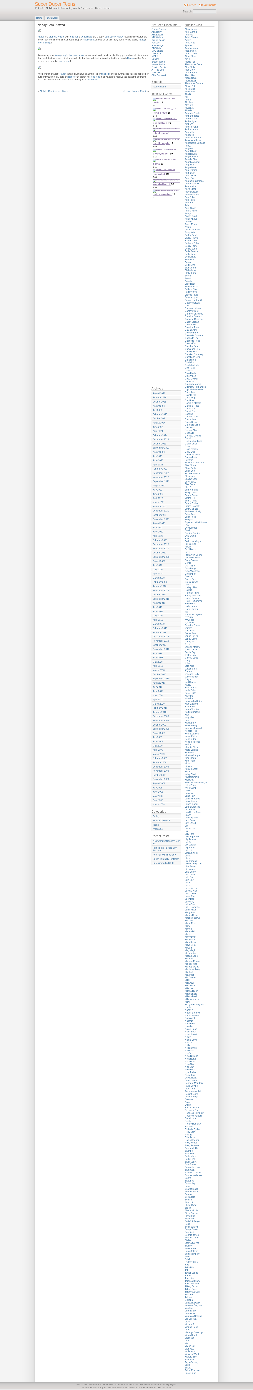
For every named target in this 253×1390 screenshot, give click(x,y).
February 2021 (160, 540)
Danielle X (190, 408)
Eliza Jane (190, 476)
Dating (156, 816)
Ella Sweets (191, 479)
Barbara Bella (192, 243)
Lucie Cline (190, 896)
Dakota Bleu (191, 395)
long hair (74, 36)
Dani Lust (189, 400)
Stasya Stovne (192, 1243)
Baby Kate (190, 232)
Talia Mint (189, 1267)
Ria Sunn (189, 1126)
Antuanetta (190, 186)
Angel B (189, 148)
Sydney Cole (191, 1262)
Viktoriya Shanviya (194, 1332)
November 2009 (161, 720)
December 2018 (161, 636)
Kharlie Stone (192, 747)
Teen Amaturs (159, 86)
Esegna (189, 519)
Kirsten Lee (190, 766)
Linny (187, 858)
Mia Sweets (191, 977)
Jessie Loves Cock (135, 91)
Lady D (188, 790)
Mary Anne (190, 939)
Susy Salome (191, 1251)
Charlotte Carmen (194, 335)
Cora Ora (189, 381)
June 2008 (158, 792)
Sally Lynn (190, 1159)
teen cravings (44, 42)
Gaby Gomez (191, 560)
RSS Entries (148, 1387)
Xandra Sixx (191, 1356)
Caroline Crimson (194, 319)
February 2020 (160, 582)
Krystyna (189, 779)
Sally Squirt (190, 1162)
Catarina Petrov (193, 327)
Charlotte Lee (192, 338)
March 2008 (159, 804)
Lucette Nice (191, 890)
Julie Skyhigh (191, 676)
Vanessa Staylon (193, 1305)
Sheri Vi (189, 1202)
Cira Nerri (190, 368)
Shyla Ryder (191, 1205)
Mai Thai (189, 920)
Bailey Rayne (191, 238)
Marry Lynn (190, 937)
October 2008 (159, 775)
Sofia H (188, 1224)
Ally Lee (189, 102)
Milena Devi (191, 996)
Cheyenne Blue (193, 349)
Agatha (188, 45)
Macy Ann (190, 912)
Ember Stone (191, 489)
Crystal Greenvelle (194, 389)
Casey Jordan (192, 322)
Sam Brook (190, 1164)
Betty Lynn (190, 265)
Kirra (187, 763)
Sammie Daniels (193, 1172)
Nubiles (155, 59)
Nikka (188, 1045)
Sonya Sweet (191, 1229)
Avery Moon (191, 224)
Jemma (188, 628)
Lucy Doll (189, 899)
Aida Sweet (190, 51)
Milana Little (191, 994)
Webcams (158, 829)
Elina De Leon (192, 468)
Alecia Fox (190, 62)
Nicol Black (190, 1031)
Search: (187, 11)
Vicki (187, 1321)
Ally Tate (189, 105)
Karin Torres (191, 687)
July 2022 (157, 489)
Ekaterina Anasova (194, 462)
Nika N (188, 1042)
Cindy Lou (190, 362)
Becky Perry (191, 246)
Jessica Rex (191, 649)
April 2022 (158, 498)
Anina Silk (190, 173)
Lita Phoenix (191, 861)
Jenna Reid (191, 633)
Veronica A (190, 1313)
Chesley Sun (191, 346)
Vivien (188, 1343)
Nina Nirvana (191, 1056)
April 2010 (158, 699)
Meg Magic (190, 950)
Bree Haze (190, 284)
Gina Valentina (192, 571)
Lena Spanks (191, 817)
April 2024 (158, 431)
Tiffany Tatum (191, 1286)
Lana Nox (190, 793)
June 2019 (158, 611)
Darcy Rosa (191, 422)
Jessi (187, 644)
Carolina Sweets (193, 316)
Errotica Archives (160, 67)
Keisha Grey (191, 725)
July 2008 (157, 787)
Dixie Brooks (191, 449)
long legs (95, 77)
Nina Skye (190, 1064)
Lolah (188, 882)
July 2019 (157, 607)
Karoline (189, 698)
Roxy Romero (192, 1145)
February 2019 (160, 628)
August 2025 (159, 406)
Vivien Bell (190, 1346)
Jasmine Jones (192, 625)
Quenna (189, 1099)
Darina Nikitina (192, 424)
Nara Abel (190, 1018)
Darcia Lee (190, 419)
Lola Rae (189, 877)
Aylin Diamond (192, 229)
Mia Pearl (189, 975)
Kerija (188, 744)
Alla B (188, 94)
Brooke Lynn (191, 297)
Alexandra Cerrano (194, 83)
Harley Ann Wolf (193, 595)
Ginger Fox (190, 574)
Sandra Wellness (193, 1175)
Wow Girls (157, 72)
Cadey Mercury (192, 303)
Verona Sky (190, 1310)
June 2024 (158, 427)
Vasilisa (189, 1308)
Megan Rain (191, 953)
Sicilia (188, 1208)
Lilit (186, 831)
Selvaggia (190, 1197)
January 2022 (160, 506)
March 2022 (159, 502)
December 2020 (161, 544)
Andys (188, 145)
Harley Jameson (193, 598)
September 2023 (161, 448)
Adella (188, 40)
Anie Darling (191, 170)
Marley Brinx (191, 931)
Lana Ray (190, 796)
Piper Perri (190, 1088)
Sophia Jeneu (192, 1235)
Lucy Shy (189, 901)
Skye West (190, 1218)
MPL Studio (157, 51)
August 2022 (159, 485)
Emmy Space (191, 509)
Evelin (188, 530)
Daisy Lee (190, 392)
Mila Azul (189, 983)
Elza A (188, 487)
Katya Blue (190, 722)
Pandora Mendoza (194, 1083)
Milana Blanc (191, 991)
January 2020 (160, 586)
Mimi (187, 1002)
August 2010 (159, 683)
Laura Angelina (192, 807)
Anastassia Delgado (195, 143)
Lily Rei (188, 850)
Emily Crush (191, 492)
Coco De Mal (191, 378)
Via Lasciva (191, 1319)
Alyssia (188, 110)
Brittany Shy (191, 289)
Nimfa (188, 1053)
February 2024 (160, 435)
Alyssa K (189, 108)
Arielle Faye (191, 210)
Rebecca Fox (191, 1110)
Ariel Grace (190, 208)
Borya (188, 275)
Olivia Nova (191, 1077)
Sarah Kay (190, 1183)
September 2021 (161, 519)
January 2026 (160, 397)
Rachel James (192, 1107)
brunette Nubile (56, 36)
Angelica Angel (192, 162)
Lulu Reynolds (192, 907)
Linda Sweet (191, 853)
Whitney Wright (192, 1354)
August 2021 (159, 523)
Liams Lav (190, 828)
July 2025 (157, 410)
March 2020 (159, 578)
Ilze (186, 611)
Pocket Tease (191, 1094)
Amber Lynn (191, 121)
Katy (187, 714)
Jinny (187, 660)
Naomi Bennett (192, 1012)
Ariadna (189, 202)
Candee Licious (193, 308)
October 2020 (159, 552)
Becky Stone (191, 248)
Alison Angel (158, 45)
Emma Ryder (191, 503)
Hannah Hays (192, 592)
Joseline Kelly (192, 674)
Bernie (188, 262)
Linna (188, 855)
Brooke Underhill (193, 300)
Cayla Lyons (191, 330)
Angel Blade (191, 151)
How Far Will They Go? (164, 854)
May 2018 (158, 662)
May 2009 (158, 745)
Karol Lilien (190, 693)
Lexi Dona (190, 820)
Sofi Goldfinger (192, 1221)
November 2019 (161, 590)
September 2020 (161, 557)
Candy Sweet (191, 311)
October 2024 (159, 418)
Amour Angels (159, 29)
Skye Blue (190, 1216)
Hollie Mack (191, 603)
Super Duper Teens (55, 4)
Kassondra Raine (193, 701)
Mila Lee (189, 988)
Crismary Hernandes (195, 387)
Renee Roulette (193, 1123)
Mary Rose (190, 942)
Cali (187, 305)
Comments (209, 5)
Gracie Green (191, 582)
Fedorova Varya (193, 541)
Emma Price (191, 500)
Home (39, 18)
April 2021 (158, 536)
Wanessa (189, 1348)
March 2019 (159, 624)
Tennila (188, 1275)
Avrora (188, 227)
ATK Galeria (158, 37)
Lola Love (190, 874)
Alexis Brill (190, 86)
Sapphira (189, 1180)
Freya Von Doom (193, 555)
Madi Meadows (192, 918)
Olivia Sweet (191, 1080)
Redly (188, 1121)
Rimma (188, 1134)
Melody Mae (191, 964)
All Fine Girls (158, 70)
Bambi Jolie (191, 240)
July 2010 (157, 687)
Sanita (188, 1178)
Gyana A (189, 584)
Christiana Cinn (193, 357)
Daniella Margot (193, 403)
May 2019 (158, 615)
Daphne (189, 414)
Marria (188, 934)
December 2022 (161, 473)
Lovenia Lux (191, 888)
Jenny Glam (191, 639)
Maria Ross (190, 923)
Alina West (190, 91)
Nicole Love (191, 1040)
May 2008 (158, 796)
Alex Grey (190, 70)
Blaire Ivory (190, 270)
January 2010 (160, 712)
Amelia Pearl (191, 127)
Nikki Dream (191, 1048)
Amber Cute (191, 118)
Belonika (189, 259)
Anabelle (189, 135)
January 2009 (160, 762)
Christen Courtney (194, 354)
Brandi (188, 278)
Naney (41, 36)
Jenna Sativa (191, 636)
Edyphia (189, 460)
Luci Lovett (190, 893)
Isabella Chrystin (193, 614)
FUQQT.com (52, 18)
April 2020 (158, 573)
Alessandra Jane (193, 64)
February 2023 (160, 468)
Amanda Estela (192, 113)
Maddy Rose (191, 915)
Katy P (188, 720)
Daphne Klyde (192, 416)
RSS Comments (164, 1387)
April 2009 (158, 750)
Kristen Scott (191, 769)
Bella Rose (190, 254)
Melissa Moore (192, 961)
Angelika (189, 164)
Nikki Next (190, 1050)
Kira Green (190, 758)
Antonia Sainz (192, 183)
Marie (188, 926)
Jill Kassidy (190, 655)
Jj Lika (188, 663)
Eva (187, 525)
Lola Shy (189, 880)
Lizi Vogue (190, 869)
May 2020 (158, 569)
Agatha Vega (191, 48)
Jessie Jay (190, 652)
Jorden (188, 671)
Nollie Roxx (191, 1069)
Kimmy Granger (193, 755)
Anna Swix (190, 178)
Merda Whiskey (192, 969)
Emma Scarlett (192, 506)
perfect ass (86, 36)
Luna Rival (190, 909)
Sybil (187, 1259)
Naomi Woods (192, 1015)
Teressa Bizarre (193, 1281)
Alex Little (190, 75)
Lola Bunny (190, 872)
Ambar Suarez (192, 116)
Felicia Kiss (190, 544)
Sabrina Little (191, 1148)
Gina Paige (190, 568)
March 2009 (159, 754)
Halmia (188, 590)
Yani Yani (189, 1359)
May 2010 (158, 695)
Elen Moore (191, 465)
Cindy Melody (192, 365)
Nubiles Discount (161, 820)
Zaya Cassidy (192, 1362)
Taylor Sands (191, 1273)
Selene (188, 1194)
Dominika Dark (192, 454)
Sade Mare (190, 1156)
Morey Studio (158, 64)
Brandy (188, 281)
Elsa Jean (190, 484)
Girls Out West (159, 75)
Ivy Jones (189, 620)
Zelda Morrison (192, 1370)
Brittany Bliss (191, 286)
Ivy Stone (189, 622)
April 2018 (158, 666)
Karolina (189, 696)
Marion (188, 929)
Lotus (187, 885)
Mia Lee (189, 972)
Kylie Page (190, 785)
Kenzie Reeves (192, 742)
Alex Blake (190, 67)
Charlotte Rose (192, 341)
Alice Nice (190, 89)
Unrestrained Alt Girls (163, 863)
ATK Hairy (157, 32)
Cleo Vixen (190, 376)
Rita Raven (190, 1137)
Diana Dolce (191, 443)
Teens (156, 825)
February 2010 (160, 708)
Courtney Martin (193, 384)
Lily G (188, 842)
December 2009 (161, 716)
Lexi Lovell (190, 823)
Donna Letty (191, 457)
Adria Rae (190, 42)
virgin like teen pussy (73, 55)
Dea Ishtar (190, 427)
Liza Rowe (190, 866)
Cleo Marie (190, 373)
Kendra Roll (191, 731)
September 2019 (161, 599)
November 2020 (161, 548)
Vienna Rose (191, 1327)
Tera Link (189, 1278)
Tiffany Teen (191, 1289)
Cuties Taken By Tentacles (166, 859)
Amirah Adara (192, 129)
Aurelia (188, 221)
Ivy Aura (189, 617)
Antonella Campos (194, 181)
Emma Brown (191, 495)
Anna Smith (191, 175)
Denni (188, 438)
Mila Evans (190, 985)
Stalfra (188, 1240)
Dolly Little (190, 452)
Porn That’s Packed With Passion (165, 849)
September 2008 (161, 779)
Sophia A (189, 1232)
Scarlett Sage (191, 1189)
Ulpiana (189, 1300)
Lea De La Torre (193, 812)
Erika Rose (190, 517)
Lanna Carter (191, 804)
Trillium (188, 1297)
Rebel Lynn (191, 1118)
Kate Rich (190, 706)
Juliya (188, 679)
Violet (188, 1340)
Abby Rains (191, 29)
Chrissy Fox (191, 351)
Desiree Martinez (193, 441)
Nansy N (189, 1010)
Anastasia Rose (193, 140)
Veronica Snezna (193, 1316)
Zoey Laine (190, 1373)
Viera (187, 1329)
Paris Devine (191, 1086)
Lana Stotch (191, 801)
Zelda (188, 1367)
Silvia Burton (191, 1213)
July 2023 (157, 456)
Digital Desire (158, 40)
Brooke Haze (191, 295)
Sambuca (189, 1170)
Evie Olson (190, 536)
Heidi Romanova (193, 601)
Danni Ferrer (191, 411)
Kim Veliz (189, 752)
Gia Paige (190, 565)
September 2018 (161, 649)
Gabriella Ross (192, 557)
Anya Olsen (191, 189)
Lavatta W (190, 809)
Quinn (188, 1105)
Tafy (187, 1264)
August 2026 (159, 393)
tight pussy (110, 36)
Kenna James (192, 733)
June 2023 (158, 460)
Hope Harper (191, 609)
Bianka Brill (190, 267)
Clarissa (189, 370)
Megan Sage (191, 956)
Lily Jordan (190, 844)
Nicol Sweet (191, 1034)
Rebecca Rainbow (194, 1113)
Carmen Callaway (194, 313)
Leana (188, 815)
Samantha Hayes (193, 1167)
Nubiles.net (88, 39)
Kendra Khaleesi (193, 728)
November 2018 (161, 641)
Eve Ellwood (191, 528)
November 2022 (161, 477)
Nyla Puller (190, 1072)
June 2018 (158, 657)
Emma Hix (190, 498)
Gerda (188, 563)
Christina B (190, 360)
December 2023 (161, 439)
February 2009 (160, 758)
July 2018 (157, 653)
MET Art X (156, 53)
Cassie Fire (190, 324)
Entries (191, 5)
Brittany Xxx (191, 292)
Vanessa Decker (193, 1302)
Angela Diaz (191, 159)
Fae (187, 538)
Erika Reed (190, 514)
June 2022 (158, 494)
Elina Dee (190, 471)
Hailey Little (191, 587)
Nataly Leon (191, 1029)
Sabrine (189, 1151)
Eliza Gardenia (192, 473)
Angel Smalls (191, 156)
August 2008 (159, 783)
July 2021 (157, 527)
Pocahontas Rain (193, 1091)
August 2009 (159, 733)
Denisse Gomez (193, 435)
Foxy (187, 552)
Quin (187, 1102)
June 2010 (158, 691)
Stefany (188, 1245)
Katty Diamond (192, 712)
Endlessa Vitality (193, 511)
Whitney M (190, 1351)
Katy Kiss (189, 717)
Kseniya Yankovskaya (196, 782)
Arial (187, 205)
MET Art (155, 56)
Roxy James (191, 1142)
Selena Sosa (191, 1191)
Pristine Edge (191, 1096)
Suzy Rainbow (192, 1254)
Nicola (188, 1037)
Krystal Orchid (192, 777)
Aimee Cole (191, 53)
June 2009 (158, 741)
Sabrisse (189, 1153)
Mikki (187, 980)
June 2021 (158, 531)
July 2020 (157, 565)
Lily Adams (190, 839)
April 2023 (158, 464)
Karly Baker (191, 690)
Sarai (187, 1186)
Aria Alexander (192, 194)
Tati (186, 1270)
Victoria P (189, 1324)
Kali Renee (190, 682)
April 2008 (158, 800)
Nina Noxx (190, 1061)
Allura (188, 99)
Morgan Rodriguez (194, 1004)
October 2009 (159, 724)
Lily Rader (190, 847)
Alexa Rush (191, 80)
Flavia (188, 546)
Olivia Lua (190, 1075)
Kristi (187, 771)
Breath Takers (158, 62)
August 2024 (159, 422)
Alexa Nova (191, 78)
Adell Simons (191, 37)
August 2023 (159, 452)
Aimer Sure (190, 56)
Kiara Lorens (191, 750)
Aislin (187, 59)
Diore (187, 446)
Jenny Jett (190, 641)
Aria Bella (190, 197)
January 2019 (160, 632)
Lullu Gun (190, 904)
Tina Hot (189, 1294)
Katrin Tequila (192, 709)
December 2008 (161, 766)
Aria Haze (190, 200)
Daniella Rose (192, 406)
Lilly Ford (189, 834)
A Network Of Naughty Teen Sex (166, 842)
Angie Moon (191, 167)
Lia (186, 825)
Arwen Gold (191, 216)
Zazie (187, 1365)
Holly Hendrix (192, 606)
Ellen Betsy (190, 481)
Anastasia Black (193, 137)
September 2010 (161, 678)
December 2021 (161, 510)
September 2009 (161, 729)
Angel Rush (191, 154)
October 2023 (159, 443)
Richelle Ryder (192, 1129)
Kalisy (188, 685)
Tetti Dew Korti (192, 1283)
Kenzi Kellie (191, 736)
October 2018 (159, 645)
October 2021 (159, 515)
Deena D (189, 433)
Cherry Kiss (191, 343)
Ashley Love (191, 219)
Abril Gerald (191, 32)
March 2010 (159, 704)
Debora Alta (191, 430)
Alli (186, 97)
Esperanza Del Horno (196, 522)
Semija (188, 1199)
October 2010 (159, 674)
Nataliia (189, 1026)
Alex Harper (191, 72)
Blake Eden (191, 273)
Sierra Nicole (191, 1210)
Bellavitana (190, 256)
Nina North (190, 1058)
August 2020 (159, 561)
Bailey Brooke (192, 235)
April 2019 (158, 620)
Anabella (189, 132)
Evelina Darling (192, 533)
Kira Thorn (190, 761)
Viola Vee (189, 1338)
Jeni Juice (190, 630)
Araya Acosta (191, 191)
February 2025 (160, 414)
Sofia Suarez (191, 1227)
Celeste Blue (191, 332)
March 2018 (159, 670)
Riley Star (190, 1132)
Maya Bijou (190, 945)
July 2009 (157, 737)
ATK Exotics (157, 34)
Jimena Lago (191, 657)
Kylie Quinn (191, 788)
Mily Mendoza (192, 999)
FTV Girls (156, 48)
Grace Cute (190, 579)
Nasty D (189, 1021)
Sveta (188, 1256)
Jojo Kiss (189, 666)
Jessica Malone (193, 647)
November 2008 (161, 771)
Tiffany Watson (192, 1291)
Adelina (189, 34)
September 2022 (161, 481)
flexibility (105, 74)
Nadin (188, 1007)
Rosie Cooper (192, 1140)
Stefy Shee (190, 1248)
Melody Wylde (192, 966)
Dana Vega (190, 397)
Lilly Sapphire (192, 836)
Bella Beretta (191, 251)
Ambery (189, 124)
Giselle (188, 576)
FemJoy (155, 42)
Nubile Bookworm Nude (54, 91)
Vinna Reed (191, 1335)
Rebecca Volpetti (193, 1115)
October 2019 (159, 594)
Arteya (188, 213)
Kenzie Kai (190, 739)
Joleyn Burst (191, 668)
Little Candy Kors (193, 863)
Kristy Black (191, 774)
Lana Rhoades (192, 798)
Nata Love (190, 1023)
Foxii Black (190, 549)
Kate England (192, 704)
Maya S (188, 947)
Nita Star (189, 1067)
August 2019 (159, 603)
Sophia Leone (192, 1237)
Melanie (189, 958)
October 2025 (159, 401)
